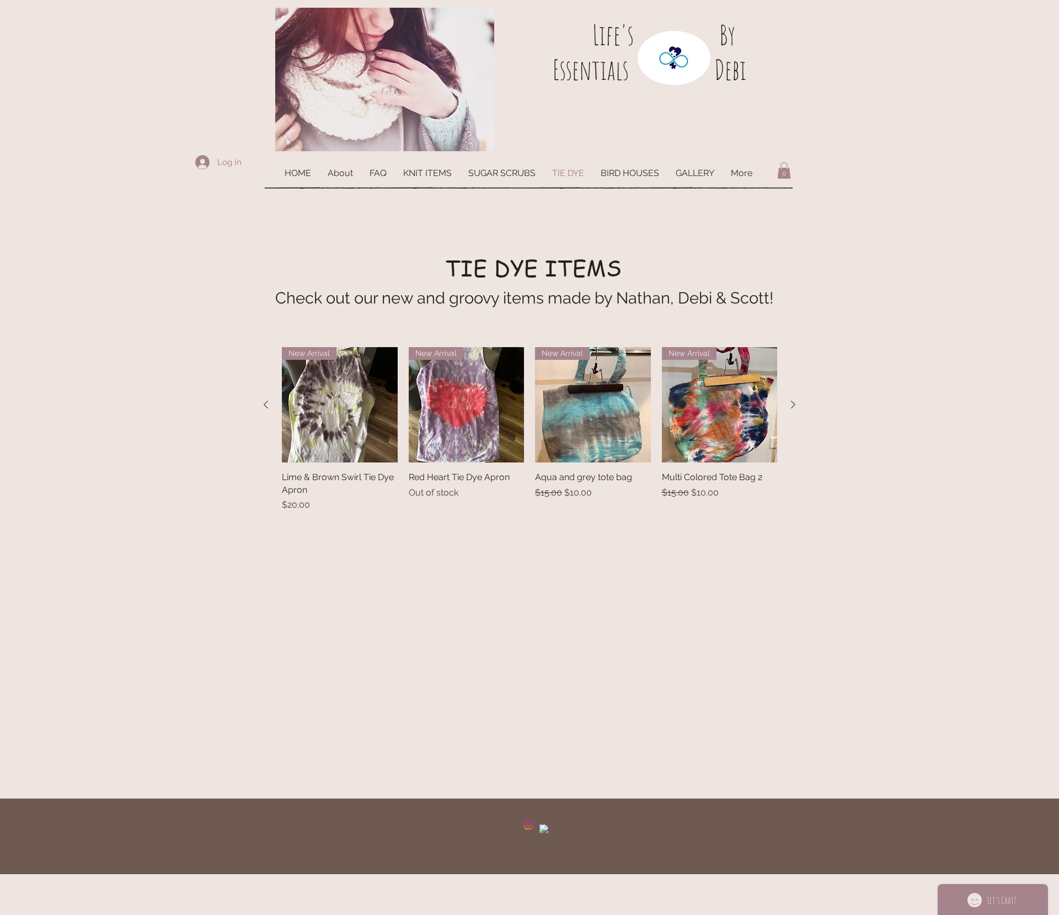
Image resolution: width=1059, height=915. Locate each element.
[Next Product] (793, 404)
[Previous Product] (265, 404)
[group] (529, 429)
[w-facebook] (544, 829)
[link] (784, 170)
